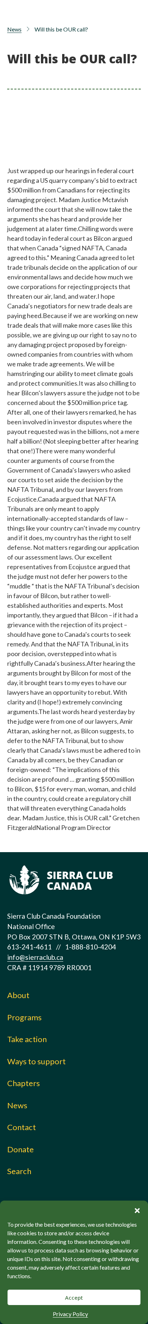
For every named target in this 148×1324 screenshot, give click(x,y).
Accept (74, 1297)
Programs (24, 1017)
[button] (137, 1209)
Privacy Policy (70, 1313)
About (18, 995)
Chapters (23, 1083)
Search (19, 1171)
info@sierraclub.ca (35, 957)
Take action (27, 1039)
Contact (21, 1127)
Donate (20, 1149)
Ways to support (36, 1061)
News (14, 29)
